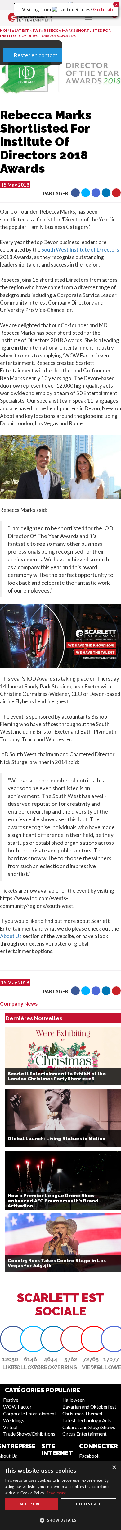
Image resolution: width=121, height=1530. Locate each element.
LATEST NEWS (28, 30)
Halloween (73, 1400)
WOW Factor (17, 1407)
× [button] (114, 1467)
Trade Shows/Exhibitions (29, 1434)
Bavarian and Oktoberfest (89, 1407)
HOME (5, 30)
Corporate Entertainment (29, 1413)
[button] (75, 192)
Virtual (10, 1427)
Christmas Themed (82, 1413)
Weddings (13, 1420)
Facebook (89, 1456)
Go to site (104, 9)
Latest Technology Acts (86, 1420)
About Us (11, 936)
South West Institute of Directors (80, 249)
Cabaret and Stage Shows (88, 1427)
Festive (10, 1400)
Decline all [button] (88, 1504)
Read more (56, 1492)
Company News (19, 1003)
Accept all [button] (31, 1504)
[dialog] (60, 1495)
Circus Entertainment (84, 1434)
